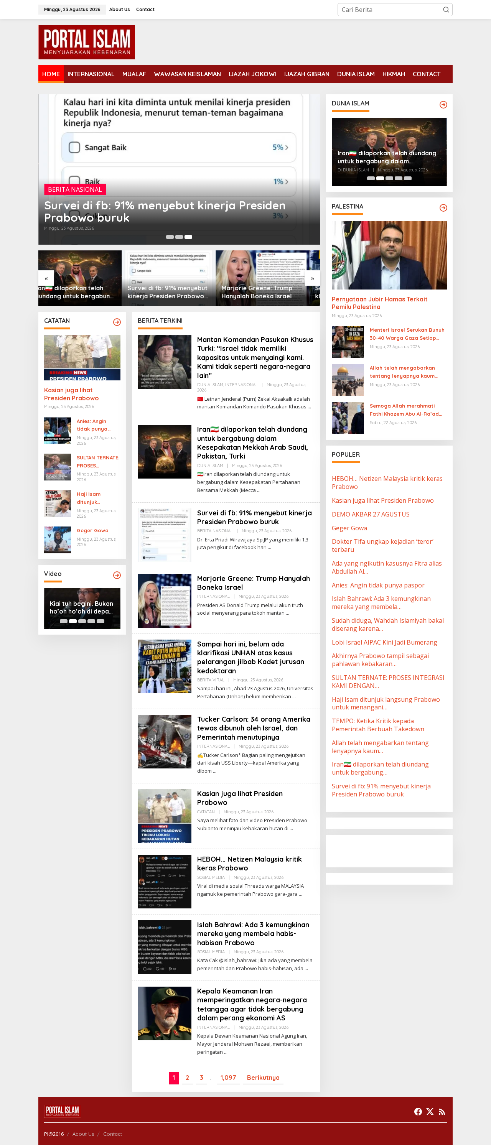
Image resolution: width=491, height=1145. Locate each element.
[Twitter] (430, 1112)
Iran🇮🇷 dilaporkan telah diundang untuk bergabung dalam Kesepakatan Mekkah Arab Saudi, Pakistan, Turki (252, 443)
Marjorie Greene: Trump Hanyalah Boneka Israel (173, 292)
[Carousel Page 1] (170, 237)
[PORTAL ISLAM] (86, 41)
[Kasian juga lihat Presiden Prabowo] (291, 828)
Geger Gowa (93, 530)
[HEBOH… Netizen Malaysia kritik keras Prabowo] (300, 894)
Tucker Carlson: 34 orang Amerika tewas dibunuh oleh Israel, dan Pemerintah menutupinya (253, 728)
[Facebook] (418, 1112)
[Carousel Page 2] (179, 237)
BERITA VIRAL (210, 680)
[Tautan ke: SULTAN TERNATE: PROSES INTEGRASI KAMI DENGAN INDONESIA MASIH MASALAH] (57, 466)
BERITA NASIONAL (75, 189)
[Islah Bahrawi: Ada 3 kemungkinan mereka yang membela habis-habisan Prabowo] (306, 968)
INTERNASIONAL (241, 384)
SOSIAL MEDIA (211, 877)
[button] (446, 9)
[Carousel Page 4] (91, 621)
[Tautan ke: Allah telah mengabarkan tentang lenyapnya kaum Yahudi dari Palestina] (348, 379)
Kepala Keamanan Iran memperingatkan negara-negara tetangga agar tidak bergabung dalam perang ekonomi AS (252, 1004)
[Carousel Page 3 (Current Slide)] (188, 237)
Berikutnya (263, 1077)
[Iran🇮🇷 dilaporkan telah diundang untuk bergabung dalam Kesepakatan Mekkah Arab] (258, 490)
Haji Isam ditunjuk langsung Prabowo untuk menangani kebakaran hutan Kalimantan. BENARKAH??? (96, 498)
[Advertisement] (393, 850)
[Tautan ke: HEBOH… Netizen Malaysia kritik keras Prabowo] (164, 881)
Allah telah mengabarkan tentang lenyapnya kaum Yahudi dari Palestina (402, 372)
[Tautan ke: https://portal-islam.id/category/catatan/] (117, 322)
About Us (83, 1134)
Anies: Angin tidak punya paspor (92, 425)
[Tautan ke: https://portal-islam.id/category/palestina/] (443, 207)
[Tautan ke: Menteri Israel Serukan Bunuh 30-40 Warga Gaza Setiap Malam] (348, 341)
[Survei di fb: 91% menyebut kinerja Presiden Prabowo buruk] (269, 547)
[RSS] (442, 1112)
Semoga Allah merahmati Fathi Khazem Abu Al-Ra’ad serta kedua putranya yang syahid (405, 410)
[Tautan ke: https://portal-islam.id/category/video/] (117, 575)
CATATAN (206, 811)
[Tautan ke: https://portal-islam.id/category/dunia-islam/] (443, 104)
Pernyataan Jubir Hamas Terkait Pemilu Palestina (380, 303)
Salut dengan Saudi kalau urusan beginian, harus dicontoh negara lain (386, 157)
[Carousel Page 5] (100, 621)
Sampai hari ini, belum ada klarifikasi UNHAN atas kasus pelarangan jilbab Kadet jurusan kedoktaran (271, 292)
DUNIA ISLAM (210, 384)
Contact (112, 1134)
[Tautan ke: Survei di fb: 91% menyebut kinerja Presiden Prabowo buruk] (179, 169)
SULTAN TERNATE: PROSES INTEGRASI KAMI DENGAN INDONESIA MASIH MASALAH (98, 462)
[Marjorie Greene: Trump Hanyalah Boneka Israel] (287, 613)
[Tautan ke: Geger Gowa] (57, 539)
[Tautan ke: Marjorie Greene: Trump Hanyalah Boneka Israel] (179, 278)
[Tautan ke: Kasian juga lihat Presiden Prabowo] (82, 357)
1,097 (228, 1077)
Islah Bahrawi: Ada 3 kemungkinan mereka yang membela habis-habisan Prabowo (253, 933)
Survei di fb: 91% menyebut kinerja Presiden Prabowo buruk (165, 211)
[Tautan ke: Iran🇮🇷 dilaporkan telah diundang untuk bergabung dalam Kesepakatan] (164, 451)
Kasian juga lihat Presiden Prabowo (71, 394)
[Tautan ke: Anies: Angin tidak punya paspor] (57, 430)
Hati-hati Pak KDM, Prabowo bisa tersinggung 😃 (77, 608)
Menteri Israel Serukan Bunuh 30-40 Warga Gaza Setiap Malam (407, 334)
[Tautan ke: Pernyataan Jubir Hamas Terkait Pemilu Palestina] (389, 255)
